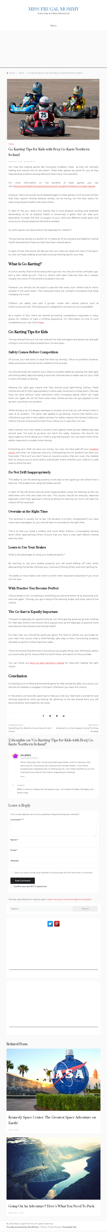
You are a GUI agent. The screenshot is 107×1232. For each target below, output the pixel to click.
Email (13, 850)
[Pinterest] (57, 924)
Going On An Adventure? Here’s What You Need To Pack (51, 1206)
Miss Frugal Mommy (53, 9)
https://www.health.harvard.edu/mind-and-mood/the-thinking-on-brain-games (54, 186)
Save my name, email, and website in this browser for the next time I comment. (53, 872)
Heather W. (30, 161)
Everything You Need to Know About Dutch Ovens (30, 730)
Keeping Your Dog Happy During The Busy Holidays (77, 730)
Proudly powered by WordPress (23, 1227)
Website (14, 860)
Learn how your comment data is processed (69, 899)
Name (14, 840)
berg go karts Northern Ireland (47, 663)
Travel (11, 144)
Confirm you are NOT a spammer (30, 886)
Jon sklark (25, 755)
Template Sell (69, 1227)
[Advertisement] (53, 49)
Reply (22, 776)
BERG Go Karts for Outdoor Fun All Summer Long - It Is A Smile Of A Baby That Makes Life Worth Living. (55, 791)
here (41, 322)
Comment (16, 819)
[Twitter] (50, 924)
